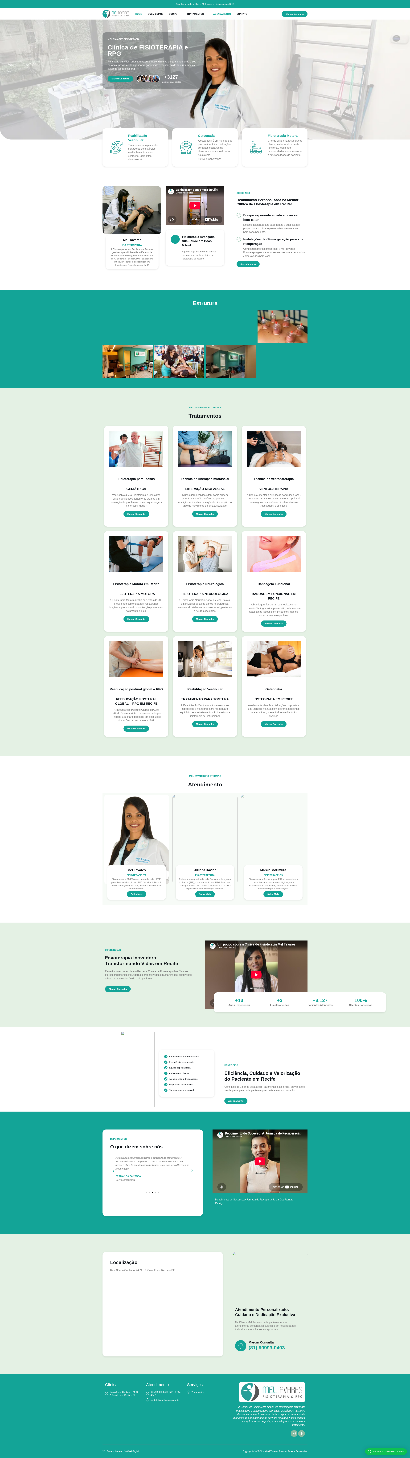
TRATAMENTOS (195, 14)
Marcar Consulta (261, 1342)
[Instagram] (294, 1433)
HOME (138, 14)
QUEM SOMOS (155, 14)
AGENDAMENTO (222, 14)
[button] (113, 1170)
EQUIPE (173, 14)
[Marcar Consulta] (240, 1345)
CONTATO (242, 14)
